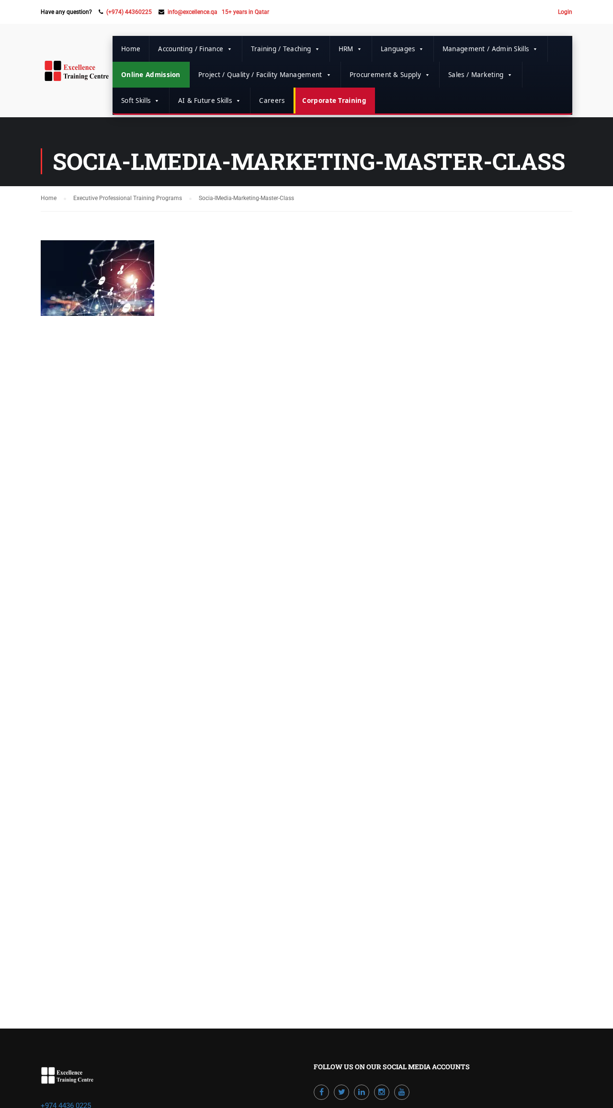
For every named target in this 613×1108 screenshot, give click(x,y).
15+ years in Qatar (245, 12)
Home (130, 49)
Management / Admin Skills (486, 49)
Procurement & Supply (385, 74)
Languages (398, 49)
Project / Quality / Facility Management (260, 74)
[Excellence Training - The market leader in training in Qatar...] (77, 75)
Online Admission (151, 74)
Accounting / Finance (190, 49)
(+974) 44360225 (129, 12)
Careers (271, 100)
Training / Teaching (281, 49)
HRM (346, 49)
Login (565, 12)
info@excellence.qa (192, 12)
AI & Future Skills (205, 100)
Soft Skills (135, 100)
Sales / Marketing (475, 74)
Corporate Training (334, 100)
